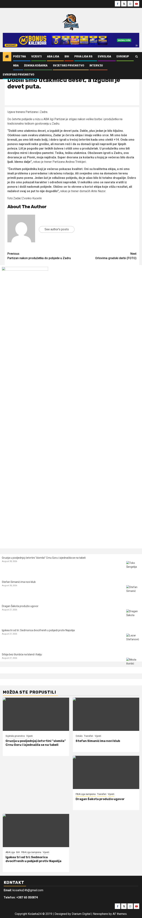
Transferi (88, 736)
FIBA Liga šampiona (86, 794)
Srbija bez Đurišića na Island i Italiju (22, 654)
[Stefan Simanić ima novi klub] (133, 592)
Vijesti (36, 56)
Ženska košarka (36, 65)
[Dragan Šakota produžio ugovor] (133, 616)
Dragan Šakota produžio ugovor (20, 606)
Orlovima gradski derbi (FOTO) (115, 256)
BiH (67, 56)
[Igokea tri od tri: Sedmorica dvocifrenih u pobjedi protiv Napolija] (133, 640)
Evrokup (122, 56)
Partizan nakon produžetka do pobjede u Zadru (39, 256)
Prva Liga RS (83, 56)
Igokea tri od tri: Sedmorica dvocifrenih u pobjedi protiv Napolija (38, 630)
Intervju (96, 65)
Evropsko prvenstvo (18, 74)
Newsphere (100, 914)
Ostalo (79, 736)
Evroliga (104, 56)
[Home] (7, 56)
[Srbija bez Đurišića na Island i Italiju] (133, 664)
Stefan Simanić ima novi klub (19, 581)
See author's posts (57, 229)
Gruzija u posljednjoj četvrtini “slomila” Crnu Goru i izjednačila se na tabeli (44, 557)
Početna (19, 56)
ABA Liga (53, 56)
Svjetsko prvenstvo (68, 65)
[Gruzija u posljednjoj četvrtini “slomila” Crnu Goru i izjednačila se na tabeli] (133, 567)
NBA (16, 65)
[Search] (136, 56)
